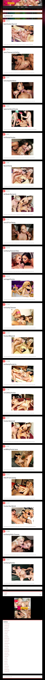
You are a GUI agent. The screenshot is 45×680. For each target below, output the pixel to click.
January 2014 (6, 636)
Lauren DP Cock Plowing (9, 222)
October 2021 (6, 628)
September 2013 (6, 643)
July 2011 (5, 658)
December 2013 (6, 638)
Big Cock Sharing (8, 166)
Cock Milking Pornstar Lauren (11, 449)
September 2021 (6, 630)
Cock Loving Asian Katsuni (10, 81)
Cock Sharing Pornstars (9, 563)
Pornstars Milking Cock (9, 336)
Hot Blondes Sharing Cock (10, 194)
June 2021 (6, 635)
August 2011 (6, 656)
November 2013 (6, 640)
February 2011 (6, 666)
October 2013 (6, 641)
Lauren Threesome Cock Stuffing (11, 52)
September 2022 (6, 623)
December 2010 (6, 669)
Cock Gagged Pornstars (9, 279)
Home (18, 7)
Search (5, 592)
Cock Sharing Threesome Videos (11, 251)
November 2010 (6, 671)
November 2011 (6, 651)
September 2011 (6, 654)
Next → (7, 588)
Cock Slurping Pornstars (9, 137)
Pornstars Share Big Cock (10, 506)
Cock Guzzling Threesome (10, 307)
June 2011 (6, 659)
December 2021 (6, 625)
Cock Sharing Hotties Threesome (11, 534)
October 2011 (6, 653)
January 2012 (6, 648)
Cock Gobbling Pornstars (10, 393)
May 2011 (5, 661)
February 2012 (6, 646)
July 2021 (5, 633)
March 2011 (6, 664)
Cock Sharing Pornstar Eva (10, 364)
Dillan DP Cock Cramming (10, 478)
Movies (22, 7)
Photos (26, 7)
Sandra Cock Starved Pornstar (11, 109)
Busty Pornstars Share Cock (10, 24)
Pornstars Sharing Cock (9, 421)
